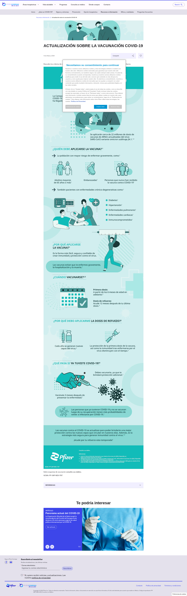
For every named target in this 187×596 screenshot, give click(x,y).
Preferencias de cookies (179, 594)
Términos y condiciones (172, 585)
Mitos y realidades (127, 12)
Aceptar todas (100, 106)
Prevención (76, 12)
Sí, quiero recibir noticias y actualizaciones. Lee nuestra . (45, 576)
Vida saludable (48, 5)
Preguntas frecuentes (145, 12)
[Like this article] (140, 55)
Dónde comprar (94, 5)
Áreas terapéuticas (29, 5)
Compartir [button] (116, 56)
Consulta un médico (78, 5)
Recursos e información (109, 12)
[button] (47, 547)
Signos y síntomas (62, 12)
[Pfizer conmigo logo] (10, 6)
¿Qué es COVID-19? (46, 12)
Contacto (107, 5)
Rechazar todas (115, 106)
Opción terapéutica (90, 12)
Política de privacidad (153, 585)
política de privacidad (41, 578)
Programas (63, 5)
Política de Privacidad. (78, 101)
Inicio (33, 12)
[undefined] (6, 562)
